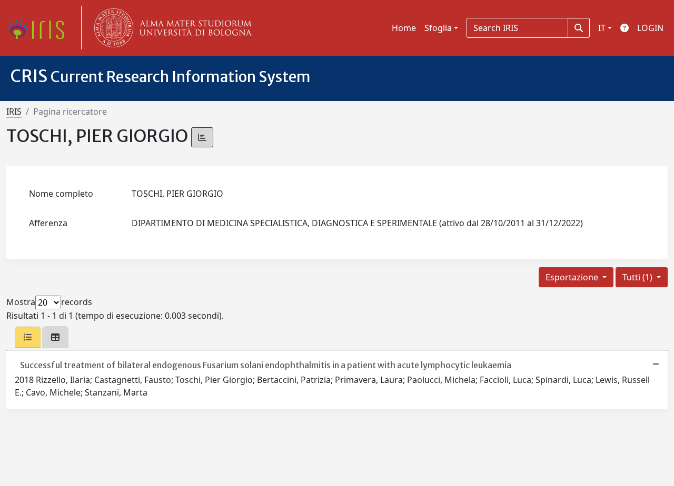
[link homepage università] (170, 27)
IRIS (14, 111)
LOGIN (650, 28)
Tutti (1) (638, 277)
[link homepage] (39, 28)
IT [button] (602, 28)
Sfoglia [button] (438, 28)
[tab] (28, 337)
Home (404, 28)
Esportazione (573, 277)
